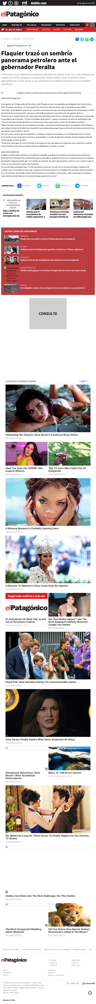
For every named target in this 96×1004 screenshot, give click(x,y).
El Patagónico (6, 39)
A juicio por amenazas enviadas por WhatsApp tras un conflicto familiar (83, 216)
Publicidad (75, 963)
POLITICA (46, 29)
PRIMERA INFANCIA (79, 949)
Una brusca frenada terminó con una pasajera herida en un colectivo (59, 215)
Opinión (5, 975)
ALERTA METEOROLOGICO (28, 268)
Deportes (60, 25)
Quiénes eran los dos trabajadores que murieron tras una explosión (49, 260)
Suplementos (76, 960)
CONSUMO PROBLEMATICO (32, 949)
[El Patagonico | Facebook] (10, 3)
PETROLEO (23, 285)
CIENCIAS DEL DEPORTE (10, 949)
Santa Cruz (75, 25)
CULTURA (67, 29)
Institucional (76, 965)
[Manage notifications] (90, 993)
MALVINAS (79, 29)
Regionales (17, 25)
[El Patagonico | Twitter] (4, 3)
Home (4, 25)
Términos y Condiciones (56, 975)
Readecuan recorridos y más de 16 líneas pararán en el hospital (47, 239)
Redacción (53, 965)
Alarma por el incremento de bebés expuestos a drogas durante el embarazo (35, 216)
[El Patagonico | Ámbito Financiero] (39, 3)
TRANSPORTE (24, 236)
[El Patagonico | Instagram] (16, 3)
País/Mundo (46, 25)
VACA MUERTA (24, 257)
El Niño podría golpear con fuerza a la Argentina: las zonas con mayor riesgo (53, 270)
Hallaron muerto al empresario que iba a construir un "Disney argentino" (52, 249)
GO (90, 949)
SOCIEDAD (23, 247)
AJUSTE (57, 29)
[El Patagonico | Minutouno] (25, 3)
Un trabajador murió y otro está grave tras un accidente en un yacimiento (52, 288)
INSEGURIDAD (32, 29)
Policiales (31, 25)
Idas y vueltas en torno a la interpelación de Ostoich (11, 214)
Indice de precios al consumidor (57, 949)
